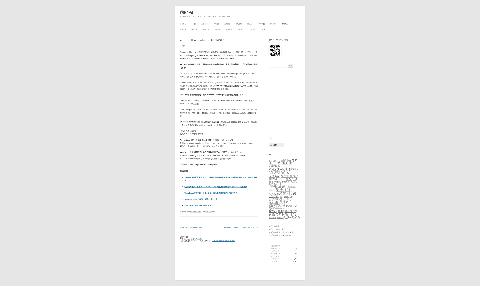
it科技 (290, 160)
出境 (284, 173)
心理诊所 (278, 186)
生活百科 (250, 24)
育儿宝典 (273, 24)
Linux (275, 163)
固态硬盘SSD (277, 179)
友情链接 (252, 29)
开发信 (294, 182)
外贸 (291, 179)
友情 (274, 176)
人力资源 (274, 171)
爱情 (287, 193)
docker (272, 161)
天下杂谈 (204, 24)
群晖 (285, 201)
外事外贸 (262, 24)
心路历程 (206, 29)
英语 (272, 208)
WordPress (279, 168)
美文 (274, 201)
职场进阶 (239, 24)
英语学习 (183, 24)
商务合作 (229, 29)
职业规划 (274, 203)
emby (280, 161)
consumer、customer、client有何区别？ (240, 227)
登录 (199, 239)
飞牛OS (272, 218)
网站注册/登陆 (274, 226)
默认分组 (209, 211)
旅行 (284, 189)
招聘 (272, 190)
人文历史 (285, 171)
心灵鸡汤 (275, 183)
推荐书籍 (195, 29)
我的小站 (186, 12)
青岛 (275, 214)
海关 (274, 193)
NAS (287, 163)
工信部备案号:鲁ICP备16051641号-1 (282, 232)
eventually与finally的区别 (191, 227)
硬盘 (288, 196)
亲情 (294, 168)
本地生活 (285, 24)
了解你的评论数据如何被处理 (223, 240)
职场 (283, 204)
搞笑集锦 (183, 29)
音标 (290, 214)
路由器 (290, 211)
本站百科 (217, 29)
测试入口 (285, 229)
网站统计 (272, 229)
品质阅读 (227, 24)
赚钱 (276, 211)
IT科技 (194, 24)
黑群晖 (280, 218)
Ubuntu (275, 165)
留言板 (262, 29)
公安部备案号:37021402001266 (280, 235)
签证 (285, 198)
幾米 (287, 182)
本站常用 (241, 29)
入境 (274, 173)
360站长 (279, 229)
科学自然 (216, 24)
